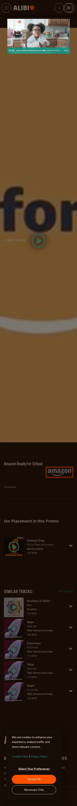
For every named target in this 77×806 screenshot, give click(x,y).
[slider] (38, 50)
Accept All (34, 779)
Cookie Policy (20, 756)
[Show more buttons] (66, 50)
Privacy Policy (39, 756)
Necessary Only (34, 789)
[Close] (68, 8)
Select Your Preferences (34, 768)
